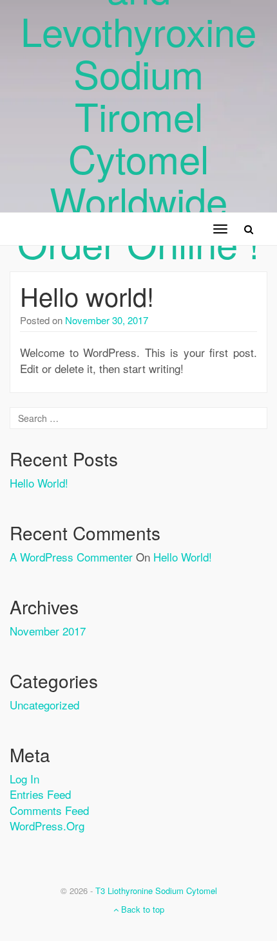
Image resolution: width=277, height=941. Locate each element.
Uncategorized (44, 705)
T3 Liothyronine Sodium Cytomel (156, 890)
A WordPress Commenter (71, 557)
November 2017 (48, 631)
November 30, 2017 (106, 320)
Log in (24, 779)
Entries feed (40, 794)
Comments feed (49, 810)
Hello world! (87, 295)
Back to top (141, 909)
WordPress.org (47, 826)
